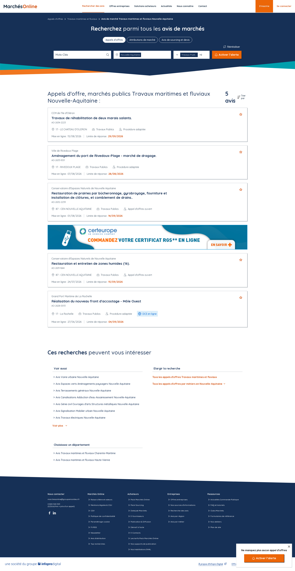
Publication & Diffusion (141, 522)
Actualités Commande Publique (224, 499)
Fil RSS (94, 527)
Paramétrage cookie (100, 522)
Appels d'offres (55, 19)
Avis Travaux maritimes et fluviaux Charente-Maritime (86, 453)
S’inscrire (264, 6)
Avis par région (177, 516)
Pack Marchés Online (140, 499)
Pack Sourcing (137, 505)
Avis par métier (177, 522)
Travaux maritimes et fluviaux (82, 19)
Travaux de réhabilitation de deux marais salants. (91, 118)
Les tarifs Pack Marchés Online (144, 538)
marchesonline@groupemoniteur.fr (64, 499)
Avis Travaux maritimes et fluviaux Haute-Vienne (83, 459)
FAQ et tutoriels (217, 505)
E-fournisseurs (137, 516)
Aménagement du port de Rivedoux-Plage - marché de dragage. (103, 156)
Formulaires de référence (222, 516)
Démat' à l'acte (137, 527)
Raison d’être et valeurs (101, 499)
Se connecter (284, 6)
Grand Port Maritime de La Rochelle (71, 296)
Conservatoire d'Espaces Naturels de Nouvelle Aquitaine (83, 188)
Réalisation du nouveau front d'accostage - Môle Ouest (96, 301)
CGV (92, 510)
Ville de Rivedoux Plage (64, 150)
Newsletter (95, 533)
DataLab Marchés (139, 510)
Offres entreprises (119, 6)
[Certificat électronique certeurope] (147, 237)
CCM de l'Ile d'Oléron (63, 113)
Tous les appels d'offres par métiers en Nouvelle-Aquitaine (187, 383)
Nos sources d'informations (183, 505)
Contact (202, 6)
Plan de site (215, 527)
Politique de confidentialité (103, 516)
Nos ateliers (215, 522)
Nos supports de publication (143, 544)
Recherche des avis (179, 510)
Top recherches (98, 544)
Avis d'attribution (98, 538)
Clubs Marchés (217, 510)
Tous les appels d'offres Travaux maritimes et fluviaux (184, 377)
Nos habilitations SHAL (141, 549)
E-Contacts (135, 533)
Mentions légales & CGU (101, 505)
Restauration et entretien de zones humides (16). (90, 263)
